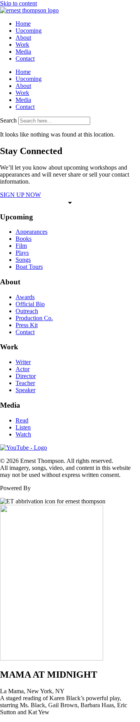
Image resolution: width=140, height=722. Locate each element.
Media (23, 51)
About (23, 37)
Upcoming (29, 30)
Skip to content (18, 3)
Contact (25, 58)
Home (23, 23)
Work (22, 44)
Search (8, 120)
